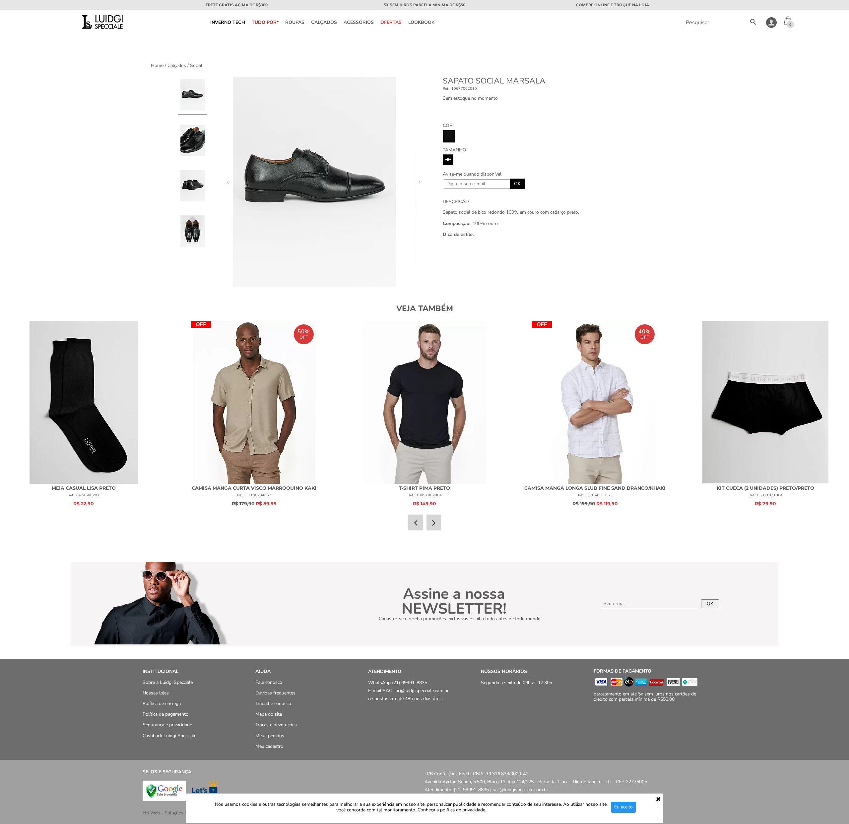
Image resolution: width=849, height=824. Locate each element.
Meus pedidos (269, 736)
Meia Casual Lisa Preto (84, 488)
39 (448, 159)
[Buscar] (753, 22)
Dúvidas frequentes (275, 693)
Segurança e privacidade (167, 725)
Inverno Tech (227, 23)
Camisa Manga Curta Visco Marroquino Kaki (254, 488)
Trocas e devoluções (276, 725)
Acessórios (359, 23)
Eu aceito (623, 807)
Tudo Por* (265, 23)
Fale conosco (268, 682)
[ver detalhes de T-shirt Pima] (424, 402)
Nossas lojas (156, 693)
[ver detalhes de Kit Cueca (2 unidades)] (765, 402)
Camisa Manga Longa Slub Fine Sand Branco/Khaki (595, 488)
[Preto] (449, 136)
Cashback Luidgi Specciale (169, 736)
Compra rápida (83, 396)
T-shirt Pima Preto (424, 488)
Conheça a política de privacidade (451, 810)
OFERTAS (391, 23)
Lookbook (421, 23)
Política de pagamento (165, 714)
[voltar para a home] (102, 27)
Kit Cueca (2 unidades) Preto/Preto (765, 488)
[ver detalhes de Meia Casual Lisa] (84, 402)
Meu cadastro (269, 746)
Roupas (294, 23)
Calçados (324, 23)
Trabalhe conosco (273, 703)
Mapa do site (268, 714)
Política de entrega (162, 703)
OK (517, 184)
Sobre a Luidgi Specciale (168, 682)
